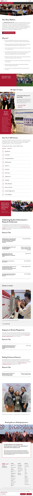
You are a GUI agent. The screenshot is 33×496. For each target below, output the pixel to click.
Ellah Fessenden (8, 162)
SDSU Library (12, 483)
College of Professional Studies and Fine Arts (13, 476)
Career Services (26, 481)
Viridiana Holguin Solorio (10, 191)
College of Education (13, 467)
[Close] (32, 491)
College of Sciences (13, 478)
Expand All (4, 148)
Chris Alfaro (7, 155)
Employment (26, 473)
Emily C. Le (7, 165)
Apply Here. (27, 83)
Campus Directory (27, 466)
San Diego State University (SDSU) (20, 465)
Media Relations (26, 478)
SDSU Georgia (19, 467)
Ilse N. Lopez (7, 173)
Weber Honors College (12, 485)
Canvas (25, 470)
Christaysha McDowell (9, 158)
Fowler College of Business (13, 480)
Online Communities (27, 484)
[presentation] (12, 463)
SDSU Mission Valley (20, 470)
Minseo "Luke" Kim (8, 187)
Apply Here (20, 107)
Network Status (26, 480)
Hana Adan (7, 169)
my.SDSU (26, 472)
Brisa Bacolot (7, 151)
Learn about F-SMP (21, 105)
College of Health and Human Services (13, 473)
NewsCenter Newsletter (26, 477)
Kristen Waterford (8, 183)
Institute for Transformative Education (6, 3)
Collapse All (9, 148)
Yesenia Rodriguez (8, 194)
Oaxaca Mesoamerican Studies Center (19, 474)
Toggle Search (26, 1)
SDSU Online (19, 471)
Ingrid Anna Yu (8, 176)
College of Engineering (12, 469)
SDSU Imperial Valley (20, 468)
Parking (25, 469)
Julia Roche (7, 180)
